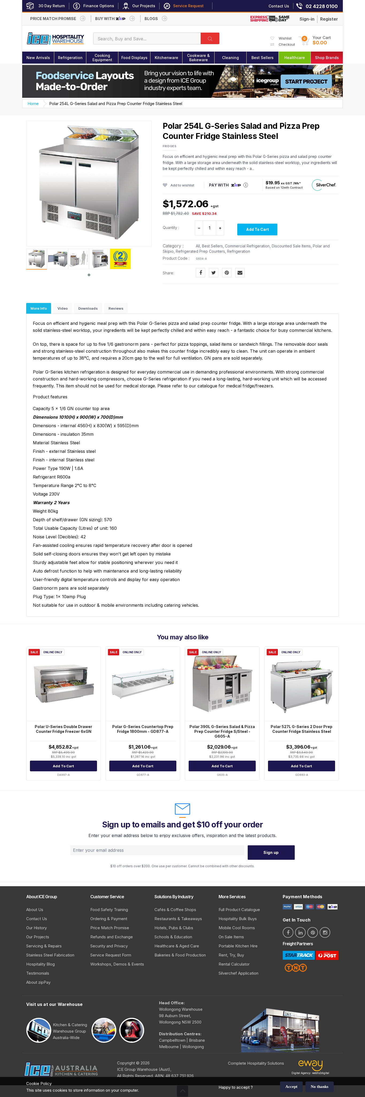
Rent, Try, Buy (231, 955)
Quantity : (171, 227)
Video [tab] (62, 308)
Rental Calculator (234, 964)
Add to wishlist (182, 185)
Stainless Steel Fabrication (50, 955)
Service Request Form (110, 955)
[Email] (239, 272)
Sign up (271, 852)
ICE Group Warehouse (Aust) (143, 1069)
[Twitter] (213, 272)
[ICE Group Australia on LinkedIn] (300, 932)
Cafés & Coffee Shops (175, 909)
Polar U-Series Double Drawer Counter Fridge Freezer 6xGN (63, 729)
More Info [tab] (38, 308)
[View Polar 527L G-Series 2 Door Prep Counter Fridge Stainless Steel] (302, 684)
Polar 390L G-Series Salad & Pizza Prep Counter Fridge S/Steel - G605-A (222, 731)
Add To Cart (257, 229)
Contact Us (36, 918)
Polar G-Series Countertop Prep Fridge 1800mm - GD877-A (142, 729)
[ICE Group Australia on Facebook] (288, 932)
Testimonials (37, 973)
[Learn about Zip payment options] (331, 906)
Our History (36, 927)
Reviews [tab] (115, 308)
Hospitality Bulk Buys (238, 918)
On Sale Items (231, 936)
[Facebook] (200, 272)
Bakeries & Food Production (180, 955)
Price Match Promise (109, 927)
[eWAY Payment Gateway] (310, 1066)
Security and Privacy (109, 945)
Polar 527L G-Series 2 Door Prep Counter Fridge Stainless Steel (301, 729)
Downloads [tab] (88, 308)
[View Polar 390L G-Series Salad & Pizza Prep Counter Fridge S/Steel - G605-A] (222, 684)
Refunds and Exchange (111, 936)
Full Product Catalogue (239, 909)
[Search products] (210, 38)
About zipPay (38, 982)
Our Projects (37, 936)
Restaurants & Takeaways (178, 918)
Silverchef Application (238, 973)
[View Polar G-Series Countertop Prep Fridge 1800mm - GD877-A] (143, 684)
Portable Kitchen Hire (238, 945)
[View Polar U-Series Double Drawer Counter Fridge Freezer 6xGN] (63, 684)
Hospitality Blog (40, 964)
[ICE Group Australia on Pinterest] (312, 932)
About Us (34, 909)
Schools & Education (173, 936)
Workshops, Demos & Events (117, 964)
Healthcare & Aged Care (176, 945)
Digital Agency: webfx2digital (310, 1073)
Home (33, 103)
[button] (314, 40)
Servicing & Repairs (44, 945)
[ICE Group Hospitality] (55, 38)
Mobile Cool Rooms (237, 927)
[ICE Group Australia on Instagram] (325, 932)
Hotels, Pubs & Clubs (173, 927)
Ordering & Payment (108, 918)
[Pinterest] (226, 272)
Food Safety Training (109, 909)
